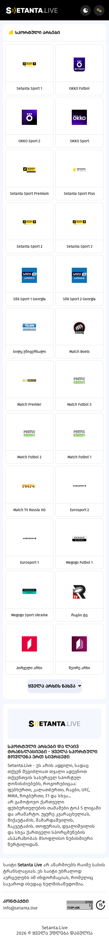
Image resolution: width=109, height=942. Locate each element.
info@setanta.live (20, 908)
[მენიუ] (99, 10)
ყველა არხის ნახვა (52, 686)
